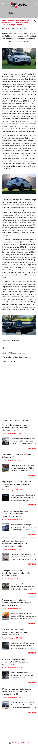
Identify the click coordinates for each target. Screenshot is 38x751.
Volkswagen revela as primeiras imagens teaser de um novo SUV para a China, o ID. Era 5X (16, 602)
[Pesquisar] (35, 4)
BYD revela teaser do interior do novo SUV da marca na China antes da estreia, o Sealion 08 (16, 691)
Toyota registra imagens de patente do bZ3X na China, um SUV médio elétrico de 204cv (16, 427)
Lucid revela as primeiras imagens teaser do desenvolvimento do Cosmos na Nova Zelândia (15, 514)
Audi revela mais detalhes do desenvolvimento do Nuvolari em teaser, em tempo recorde (14, 543)
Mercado (22, 353)
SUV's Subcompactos (21, 357)
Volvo (13, 361)
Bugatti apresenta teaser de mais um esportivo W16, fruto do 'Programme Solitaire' (16, 484)
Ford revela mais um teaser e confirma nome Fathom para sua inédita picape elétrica (14, 632)
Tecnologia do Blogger (20, 742)
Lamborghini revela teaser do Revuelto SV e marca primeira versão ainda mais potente (16, 573)
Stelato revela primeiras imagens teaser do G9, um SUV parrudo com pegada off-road (15, 662)
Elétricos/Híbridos (9, 353)
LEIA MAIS (32, 448)
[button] (35, 21)
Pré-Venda (7, 357)
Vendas (5, 361)
